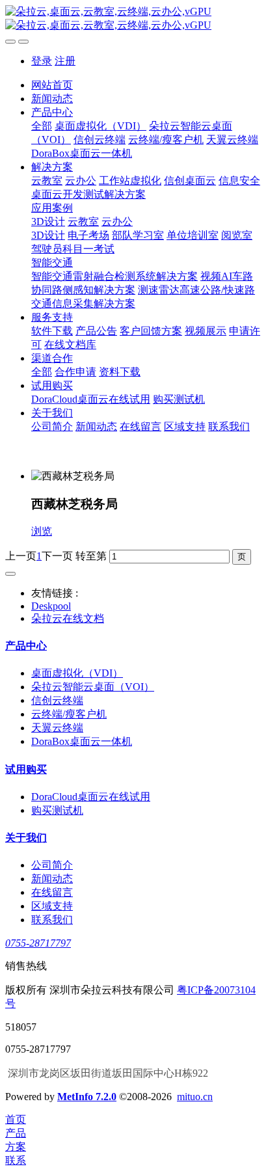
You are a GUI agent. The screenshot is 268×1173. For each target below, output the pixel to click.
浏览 (41, 531)
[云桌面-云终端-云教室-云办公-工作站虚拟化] (134, 19)
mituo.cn (195, 1096)
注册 (65, 60)
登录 (41, 60)
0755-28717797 (38, 943)
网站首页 (52, 84)
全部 (41, 125)
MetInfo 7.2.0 (86, 1096)
